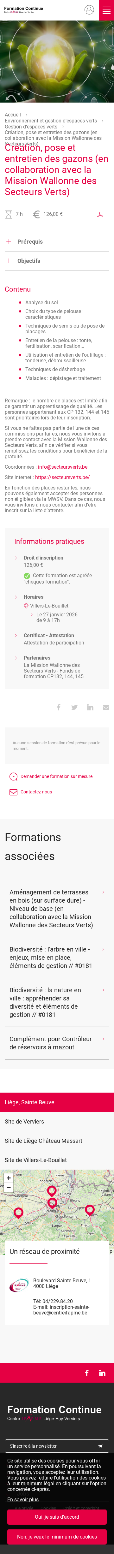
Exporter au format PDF (100, 214)
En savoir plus (23, 1500)
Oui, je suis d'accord (57, 1517)
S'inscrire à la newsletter (33, 1446)
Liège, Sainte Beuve (29, 1102)
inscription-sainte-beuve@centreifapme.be (61, 1310)
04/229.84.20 (57, 1301)
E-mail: (40, 1307)
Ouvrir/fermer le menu (106, 10)
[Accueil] (24, 10)
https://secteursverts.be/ (62, 477)
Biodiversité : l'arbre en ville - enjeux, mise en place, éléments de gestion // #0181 (51, 958)
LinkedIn (102, 1373)
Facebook (86, 1373)
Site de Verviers (24, 1121)
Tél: (37, 1301)
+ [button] (9, 1178)
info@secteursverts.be (62, 467)
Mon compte (89, 10)
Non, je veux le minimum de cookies (57, 1537)
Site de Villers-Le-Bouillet (36, 1160)
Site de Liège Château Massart (43, 1140)
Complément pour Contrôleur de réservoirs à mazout (51, 1043)
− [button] (9, 1187)
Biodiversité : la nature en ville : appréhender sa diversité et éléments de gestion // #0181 (45, 1002)
